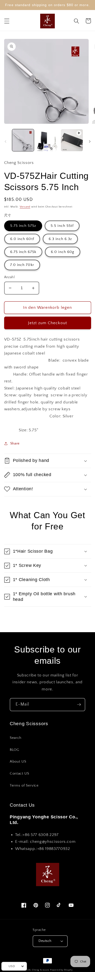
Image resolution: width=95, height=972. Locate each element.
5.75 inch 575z (23, 226)
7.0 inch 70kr (22, 265)
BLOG (14, 750)
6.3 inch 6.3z (60, 239)
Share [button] (15, 443)
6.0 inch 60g (62, 252)
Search (15, 738)
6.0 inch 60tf (22, 239)
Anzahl (9, 277)
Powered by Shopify (61, 970)
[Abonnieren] (79, 704)
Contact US (19, 773)
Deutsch (44, 941)
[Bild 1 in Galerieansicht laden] (23, 140)
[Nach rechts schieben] (89, 141)
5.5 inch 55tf (62, 226)
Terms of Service (24, 785)
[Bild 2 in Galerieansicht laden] (47, 140)
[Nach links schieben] (5, 141)
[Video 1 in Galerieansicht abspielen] (72, 140)
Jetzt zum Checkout (47, 323)
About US (18, 761)
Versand (25, 206)
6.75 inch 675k (23, 252)
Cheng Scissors (40, 970)
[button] (6, 21)
